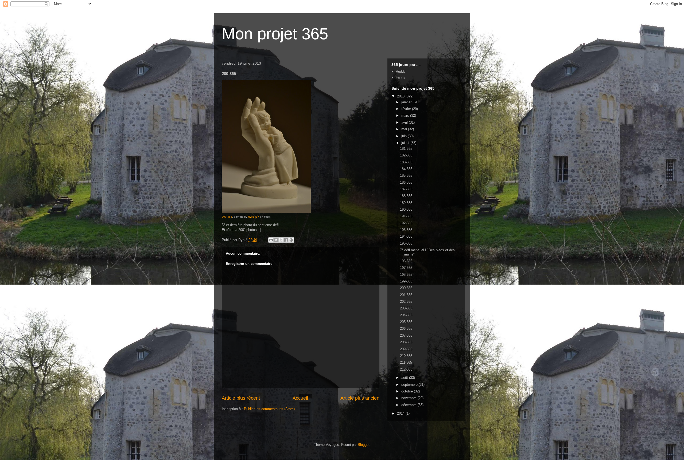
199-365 (406, 281)
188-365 (406, 196)
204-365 (406, 315)
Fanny (400, 77)
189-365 (406, 203)
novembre (409, 398)
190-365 (406, 209)
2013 (401, 96)
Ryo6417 (253, 216)
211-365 (406, 362)
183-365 (406, 162)
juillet (405, 143)
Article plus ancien (359, 398)
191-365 (406, 216)
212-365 (406, 369)
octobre (407, 391)
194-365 (406, 236)
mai (404, 129)
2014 (401, 413)
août (405, 378)
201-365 (406, 295)
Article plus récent (241, 398)
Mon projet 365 (275, 34)
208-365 (406, 342)
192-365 (406, 223)
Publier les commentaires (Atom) (269, 409)
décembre (409, 405)
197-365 (406, 268)
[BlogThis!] (276, 240)
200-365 (227, 216)
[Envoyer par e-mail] (271, 240)
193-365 (406, 230)
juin (404, 136)
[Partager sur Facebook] (286, 240)
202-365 (406, 302)
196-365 (406, 261)
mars (405, 115)
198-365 (406, 275)
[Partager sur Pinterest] (291, 240)
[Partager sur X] (281, 240)
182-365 (406, 155)
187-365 (406, 189)
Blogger (363, 445)
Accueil (300, 398)
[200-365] (266, 212)
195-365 (406, 243)
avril (405, 122)
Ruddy (401, 71)
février (406, 109)
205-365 (406, 322)
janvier (407, 102)
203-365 (406, 308)
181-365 (406, 149)
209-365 (406, 349)
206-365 (406, 329)
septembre (410, 385)
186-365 (406, 182)
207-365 (406, 335)
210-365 (406, 356)
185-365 (406, 176)
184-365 (406, 169)
